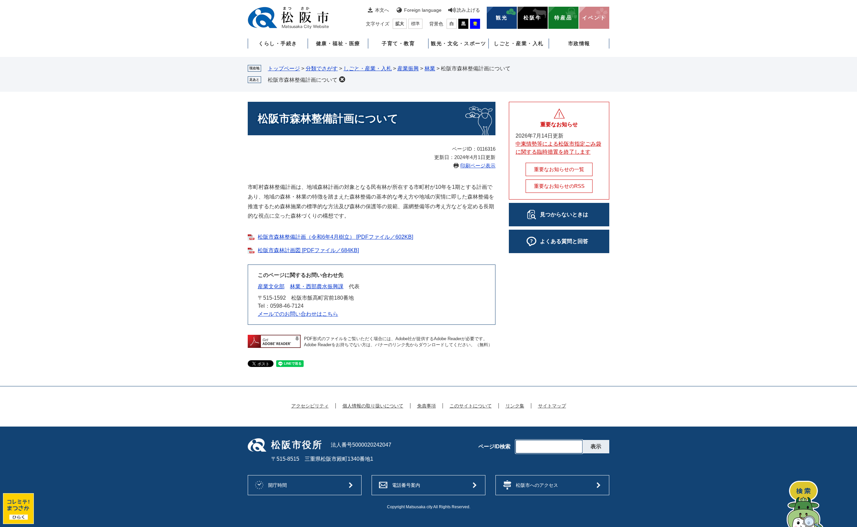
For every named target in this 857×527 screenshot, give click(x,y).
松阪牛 (533, 17)
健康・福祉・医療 (338, 43)
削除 (342, 79)
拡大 (399, 23)
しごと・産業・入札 (519, 43)
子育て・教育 (398, 43)
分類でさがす (322, 68)
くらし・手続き (277, 43)
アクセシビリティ (310, 405)
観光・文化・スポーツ (458, 43)
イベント (594, 17)
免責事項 (426, 405)
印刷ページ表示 (477, 165)
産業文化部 (271, 286)
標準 (415, 23)
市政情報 (579, 43)
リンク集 (514, 405)
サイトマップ (552, 405)
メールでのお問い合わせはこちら (298, 314)
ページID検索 (494, 446)
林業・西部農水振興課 (316, 286)
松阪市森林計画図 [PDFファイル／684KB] (308, 250)
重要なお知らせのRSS (559, 186)
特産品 (563, 17)
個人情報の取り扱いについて (372, 405)
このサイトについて (471, 405)
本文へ (382, 10)
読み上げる (468, 10)
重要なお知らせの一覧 (559, 169)
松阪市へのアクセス (537, 485)
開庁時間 (277, 485)
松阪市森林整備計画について (302, 80)
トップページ (284, 68)
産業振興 (408, 68)
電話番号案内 (406, 485)
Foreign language (423, 10)
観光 (502, 17)
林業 (429, 68)
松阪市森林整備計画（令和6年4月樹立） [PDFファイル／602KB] (335, 237)
